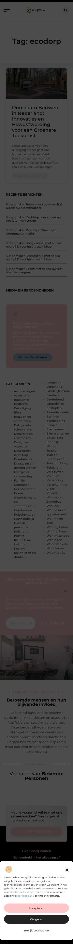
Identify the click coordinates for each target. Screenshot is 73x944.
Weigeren (36, 919)
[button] (67, 870)
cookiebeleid (24, 895)
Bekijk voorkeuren (36, 930)
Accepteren (36, 908)
